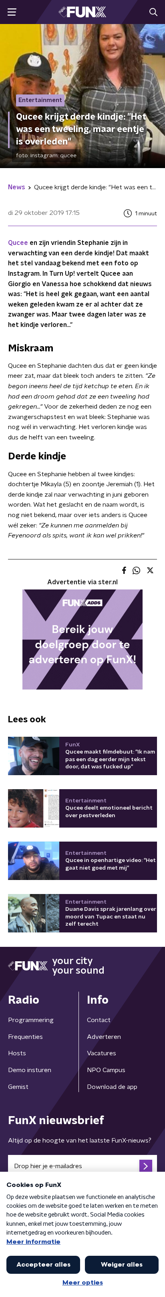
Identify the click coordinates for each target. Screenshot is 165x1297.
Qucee (18, 243)
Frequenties (25, 1037)
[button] (12, 12)
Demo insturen (29, 1070)
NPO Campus (106, 1070)
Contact (99, 1020)
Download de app (112, 1087)
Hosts (17, 1053)
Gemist (18, 1087)
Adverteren (104, 1037)
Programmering (31, 1020)
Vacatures (101, 1053)
